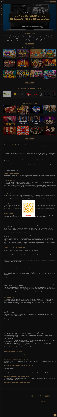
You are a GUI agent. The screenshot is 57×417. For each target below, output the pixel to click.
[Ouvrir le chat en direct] (55, 415)
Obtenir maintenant (28, 215)
